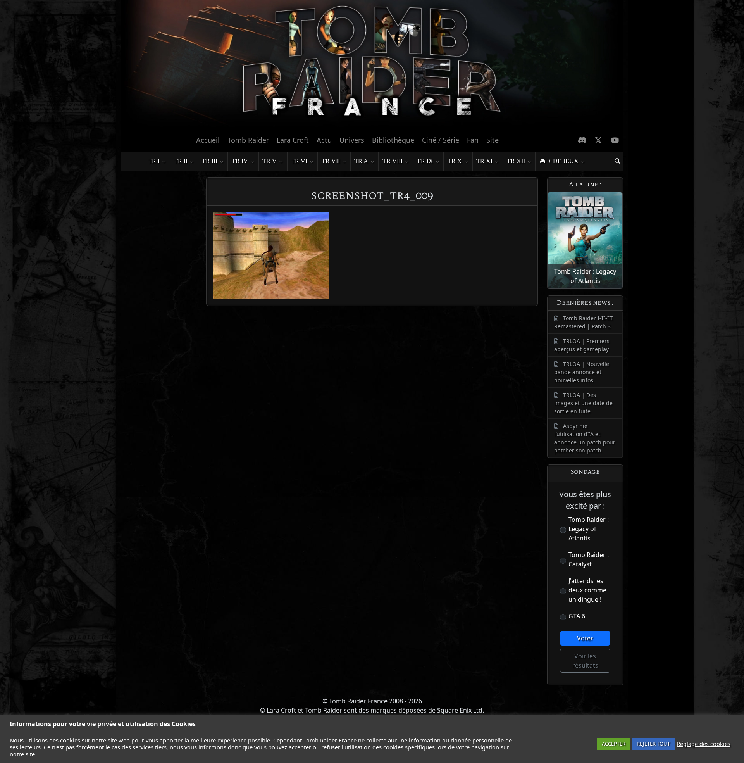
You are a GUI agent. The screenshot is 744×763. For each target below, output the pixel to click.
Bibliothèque (393, 140)
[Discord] (582, 140)
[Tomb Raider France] (372, 65)
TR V (269, 161)
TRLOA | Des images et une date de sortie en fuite (583, 403)
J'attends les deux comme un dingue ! (587, 590)
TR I (154, 161)
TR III (209, 161)
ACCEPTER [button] (613, 743)
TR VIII (392, 161)
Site (492, 140)
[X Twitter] (598, 140)
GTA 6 (576, 616)
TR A (361, 161)
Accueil (208, 140)
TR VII (331, 161)
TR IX (425, 161)
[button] (617, 161)
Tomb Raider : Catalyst (588, 559)
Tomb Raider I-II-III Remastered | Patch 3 (583, 322)
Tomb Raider (248, 140)
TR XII (516, 161)
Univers (351, 140)
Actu (324, 140)
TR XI (484, 161)
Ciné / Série (440, 140)
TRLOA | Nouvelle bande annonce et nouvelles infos (581, 372)
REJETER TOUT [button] (653, 743)
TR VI (299, 161)
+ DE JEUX (563, 161)
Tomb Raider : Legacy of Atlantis (588, 528)
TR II (181, 161)
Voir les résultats (585, 661)
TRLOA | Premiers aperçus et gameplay (582, 345)
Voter (585, 638)
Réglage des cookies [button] (703, 743)
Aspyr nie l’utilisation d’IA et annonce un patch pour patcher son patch (584, 438)
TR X (455, 161)
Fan (473, 140)
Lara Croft (293, 140)
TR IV (240, 161)
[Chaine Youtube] (615, 140)
